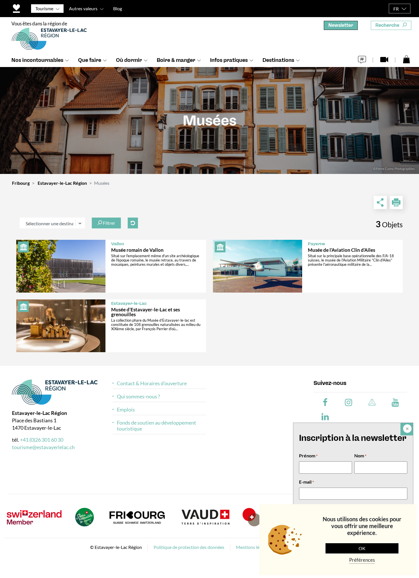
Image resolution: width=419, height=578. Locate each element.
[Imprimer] (396, 202)
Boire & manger (176, 60)
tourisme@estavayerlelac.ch (43, 447)
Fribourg (21, 183)
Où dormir (129, 60)
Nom (360, 455)
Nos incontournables (37, 60)
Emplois (126, 410)
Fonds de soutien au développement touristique (156, 426)
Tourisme (44, 8)
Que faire (89, 60)
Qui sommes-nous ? (138, 396)
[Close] (406, 429)
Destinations (278, 60)
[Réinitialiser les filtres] (133, 223)
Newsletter (340, 25)
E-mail (306, 481)
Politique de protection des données (189, 547)
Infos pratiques (229, 60)
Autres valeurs (83, 8)
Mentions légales (252, 547)
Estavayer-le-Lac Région (62, 183)
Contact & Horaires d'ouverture (152, 383)
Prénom (308, 455)
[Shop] (406, 59)
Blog (117, 8)
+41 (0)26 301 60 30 (41, 440)
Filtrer (108, 223)
